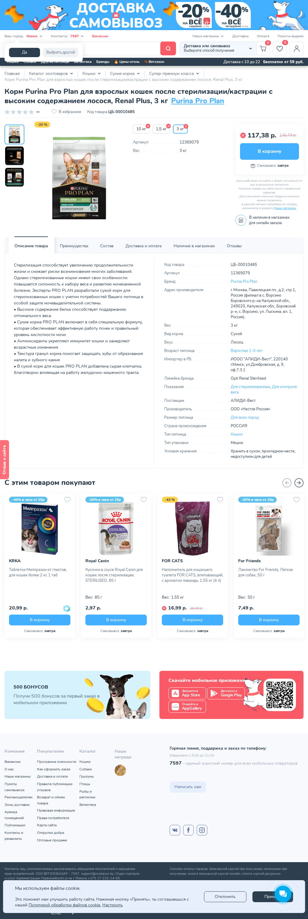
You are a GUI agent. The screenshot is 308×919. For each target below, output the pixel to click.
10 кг (141, 129)
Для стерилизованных (250, 387)
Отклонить (225, 896)
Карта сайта (47, 825)
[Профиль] (296, 48)
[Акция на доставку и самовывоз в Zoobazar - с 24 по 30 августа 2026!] (154, 15)
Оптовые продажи (52, 840)
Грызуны (86, 776)
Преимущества (74, 246)
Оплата (263, 36)
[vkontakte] (175, 830)
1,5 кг (161, 129)
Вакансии (100, 36)
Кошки (13, 61)
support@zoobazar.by (97, 873)
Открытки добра (50, 832)
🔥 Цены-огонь (127, 61)
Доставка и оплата (143, 246)
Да (24, 52)
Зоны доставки (17, 804)
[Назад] (286, 482)
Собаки (29, 61)
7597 (176, 763)
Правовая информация (56, 810)
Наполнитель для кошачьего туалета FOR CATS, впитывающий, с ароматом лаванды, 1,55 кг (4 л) (192, 575)
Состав (106, 246)
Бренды (102, 61)
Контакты (65, 36)
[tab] (31, 246)
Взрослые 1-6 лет (247, 350)
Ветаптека (82, 61)
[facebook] (188, 830)
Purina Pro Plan (197, 101)
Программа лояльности (56, 761)
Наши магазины (285, 208)
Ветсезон (154, 61)
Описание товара (31, 246)
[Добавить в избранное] (67, 500)
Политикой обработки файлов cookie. (65, 905)
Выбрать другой (60, 52)
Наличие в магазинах (194, 246)
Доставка (240, 36)
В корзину (269, 151)
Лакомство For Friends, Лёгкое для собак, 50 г (265, 572)
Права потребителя (53, 818)
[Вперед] (298, 482)
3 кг (180, 129)
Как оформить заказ (53, 769)
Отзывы (234, 246)
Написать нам (187, 787)
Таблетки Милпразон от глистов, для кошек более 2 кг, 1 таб (38, 572)
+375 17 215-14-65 (104, 878)
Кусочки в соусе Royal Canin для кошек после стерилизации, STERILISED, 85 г (114, 575)
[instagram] (202, 830)
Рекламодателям (18, 797)
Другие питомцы (55, 61)
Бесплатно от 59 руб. (283, 62)
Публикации (15, 825)
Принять (272, 896)
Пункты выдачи (290, 36)
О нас (9, 769)
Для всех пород (245, 417)
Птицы (84, 784)
